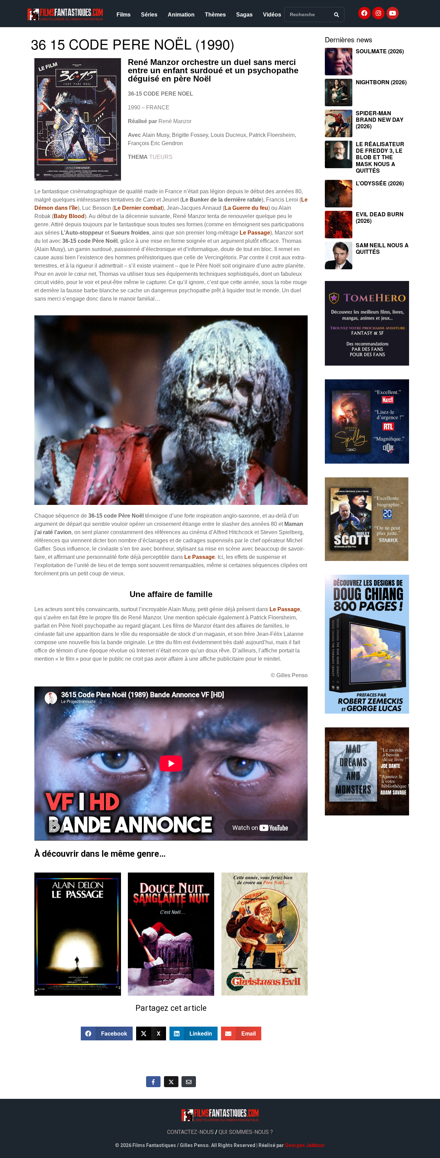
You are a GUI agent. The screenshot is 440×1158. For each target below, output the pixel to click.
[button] (107, 1033)
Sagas (244, 15)
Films (124, 15)
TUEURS (161, 157)
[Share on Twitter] (171, 1081)
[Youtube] (392, 13)
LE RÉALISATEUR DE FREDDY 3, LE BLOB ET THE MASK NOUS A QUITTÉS (380, 157)
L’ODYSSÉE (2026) (380, 183)
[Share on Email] (189, 1081)
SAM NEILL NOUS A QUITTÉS (382, 248)
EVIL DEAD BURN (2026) (380, 217)
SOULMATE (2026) (380, 51)
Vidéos (272, 15)
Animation (181, 15)
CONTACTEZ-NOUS (190, 1132)
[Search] (336, 14)
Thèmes (215, 15)
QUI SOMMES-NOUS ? (246, 1132)
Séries (149, 15)
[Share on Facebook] (153, 1081)
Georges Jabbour (305, 1145)
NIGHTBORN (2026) (381, 82)
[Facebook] (364, 13)
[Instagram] (378, 13)
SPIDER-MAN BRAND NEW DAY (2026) (380, 119)
